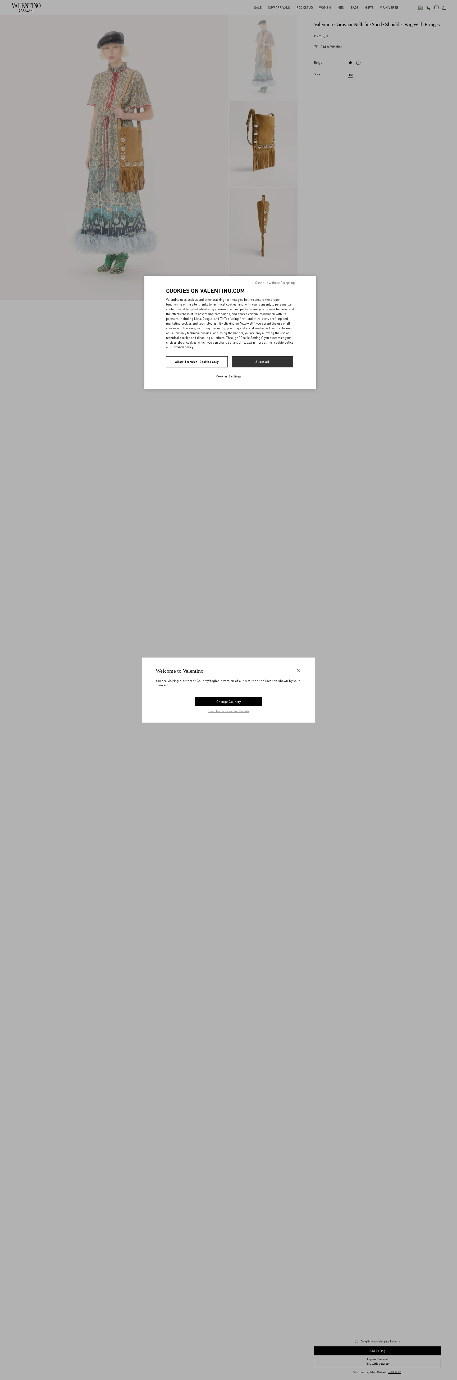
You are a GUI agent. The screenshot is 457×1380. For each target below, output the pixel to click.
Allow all (262, 362)
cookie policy (283, 342)
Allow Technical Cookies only (197, 362)
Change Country (228, 702)
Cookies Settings (228, 376)
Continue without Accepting (275, 283)
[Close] (298, 670)
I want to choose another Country (228, 711)
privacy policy (183, 347)
